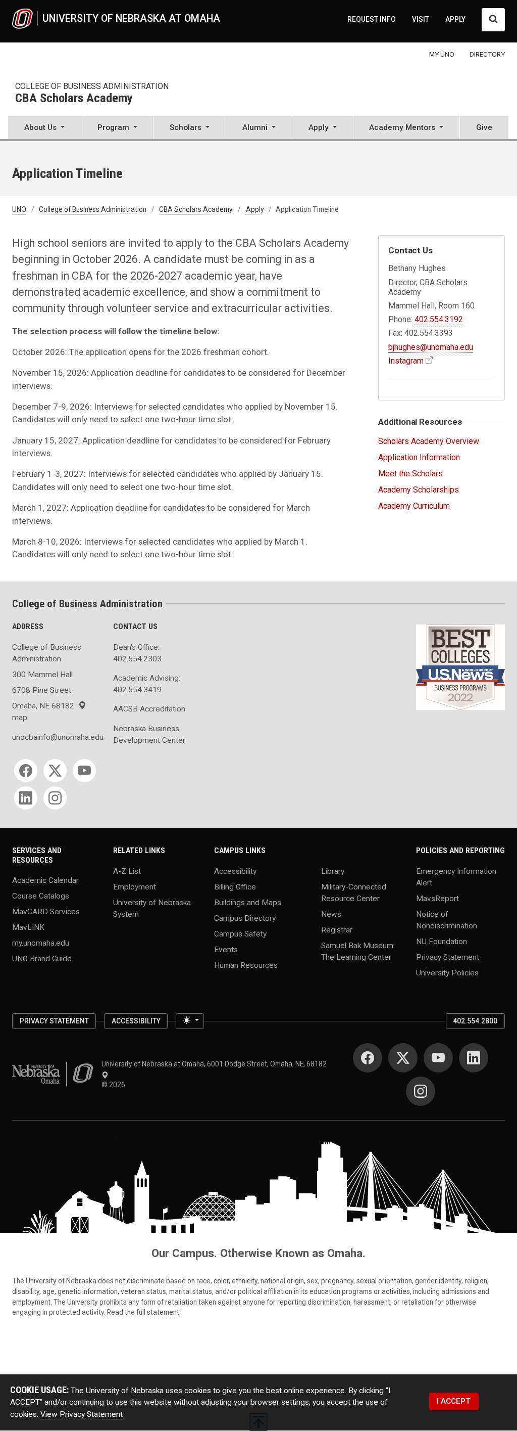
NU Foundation (441, 941)
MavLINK (28, 927)
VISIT (420, 19)
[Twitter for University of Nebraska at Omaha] (403, 1057)
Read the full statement (143, 1312)
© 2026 (114, 1085)
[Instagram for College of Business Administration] (55, 798)
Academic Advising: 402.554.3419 (146, 684)
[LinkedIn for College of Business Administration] (25, 798)
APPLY (455, 19)
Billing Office (235, 886)
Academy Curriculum (414, 506)
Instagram (406, 361)
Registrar (336, 929)
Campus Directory (245, 917)
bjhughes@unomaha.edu (430, 347)
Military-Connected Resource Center (353, 892)
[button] (44, 128)
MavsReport (437, 898)
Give (484, 127)
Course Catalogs (40, 896)
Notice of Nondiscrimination (446, 920)
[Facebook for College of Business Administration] (25, 770)
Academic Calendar (45, 880)
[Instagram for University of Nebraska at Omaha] (420, 1091)
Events (226, 949)
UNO (19, 209)
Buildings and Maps (247, 902)
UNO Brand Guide (42, 958)
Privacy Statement (447, 957)
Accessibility (235, 870)
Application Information (419, 457)
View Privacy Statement (81, 1414)
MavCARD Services (46, 911)
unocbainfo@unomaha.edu (56, 737)
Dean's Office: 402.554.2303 (137, 653)
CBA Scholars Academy (74, 98)
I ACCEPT (454, 1401)
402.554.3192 (439, 319)
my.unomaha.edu (40, 943)
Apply (255, 209)
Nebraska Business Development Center (149, 734)
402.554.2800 (475, 1021)
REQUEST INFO (371, 19)
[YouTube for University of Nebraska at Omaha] (438, 1057)
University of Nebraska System (152, 908)
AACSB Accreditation (149, 708)
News (331, 914)
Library (332, 870)
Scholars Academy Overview (428, 441)
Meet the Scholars (410, 473)
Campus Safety (240, 933)
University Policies (447, 972)
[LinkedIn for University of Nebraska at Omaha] (473, 1057)
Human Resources (246, 964)
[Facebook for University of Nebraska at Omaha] (367, 1057)
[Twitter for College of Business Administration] (55, 770)
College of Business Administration (92, 86)
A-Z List (127, 870)
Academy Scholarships (418, 490)
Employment (134, 886)
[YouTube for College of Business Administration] (84, 770)
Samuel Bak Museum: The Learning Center (358, 951)
